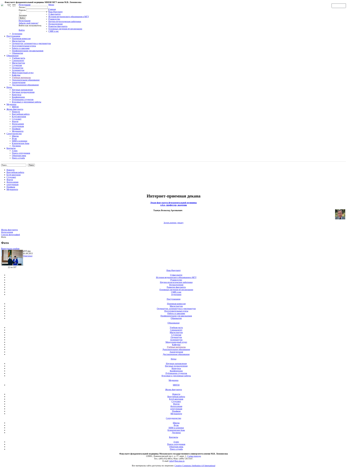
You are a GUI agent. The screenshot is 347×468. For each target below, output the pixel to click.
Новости (16, 111)
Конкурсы (16, 94)
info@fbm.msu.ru (176, 461)
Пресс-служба (18, 158)
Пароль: (22, 10)
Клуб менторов (19, 116)
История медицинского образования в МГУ (68, 16)
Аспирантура (18, 70)
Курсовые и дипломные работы (26, 102)
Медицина (11, 104)
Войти (22, 30)
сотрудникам (18, 126)
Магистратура (18, 41)
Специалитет (18, 60)
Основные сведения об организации (65, 29)
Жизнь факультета (15, 109)
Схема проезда (194, 456)
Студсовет (16, 119)
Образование (13, 55)
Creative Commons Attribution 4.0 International (194, 465)
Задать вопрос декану (174, 223)
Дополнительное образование (26, 80)
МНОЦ (15, 107)
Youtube (14, 5)
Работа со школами (21, 48)
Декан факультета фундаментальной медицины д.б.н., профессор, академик (173, 204)
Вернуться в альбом (10, 248)
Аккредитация (18, 82)
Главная (52, 9)
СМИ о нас (53, 31)
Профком (16, 129)
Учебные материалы (21, 77)
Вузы (14, 138)
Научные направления (22, 90)
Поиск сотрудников (21, 153)
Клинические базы (20, 143)
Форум (15, 121)
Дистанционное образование (25, 85)
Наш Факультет (55, 12)
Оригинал (27, 256)
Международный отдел (22, 73)
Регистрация (24, 21)
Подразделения (55, 24)
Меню (51, 5)
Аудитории (17, 33)
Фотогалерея (18, 124)
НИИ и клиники (19, 141)
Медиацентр (17, 131)
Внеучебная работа (21, 114)
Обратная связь (338, 5)
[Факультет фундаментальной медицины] (2, 4)
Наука (9, 87)
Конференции (18, 97)
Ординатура (17, 68)
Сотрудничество (14, 133)
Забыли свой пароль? (28, 23)
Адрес (15, 151)
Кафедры (16, 75)
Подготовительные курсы (24, 46)
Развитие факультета (57, 26)
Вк (9, 5)
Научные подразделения (23, 92)
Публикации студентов (22, 99)
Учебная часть (18, 58)
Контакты (11, 148)
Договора (16, 146)
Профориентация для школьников (27, 51)
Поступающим (13, 36)
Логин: (22, 7)
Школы (15, 136)
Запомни (23, 15)
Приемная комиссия (21, 38)
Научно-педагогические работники (64, 21)
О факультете (54, 14)
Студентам (17, 65)
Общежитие (17, 53)
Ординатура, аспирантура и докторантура (31, 43)
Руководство (54, 19)
